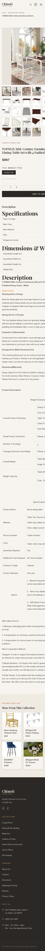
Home (4, 13)
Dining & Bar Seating (16, 13)
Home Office (7, 850)
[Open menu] (41, 5)
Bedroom (6, 833)
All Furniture (7, 855)
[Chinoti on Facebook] (7, 808)
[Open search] (30, 4)
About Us (6, 869)
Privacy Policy (8, 896)
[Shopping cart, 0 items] (35, 4)
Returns (5, 891)
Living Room (7, 822)
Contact (5, 874)
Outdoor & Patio (9, 839)
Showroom (6, 880)
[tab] (12, 83)
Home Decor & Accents (12, 844)
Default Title (9, 172)
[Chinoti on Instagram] (3, 808)
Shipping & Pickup (9, 885)
